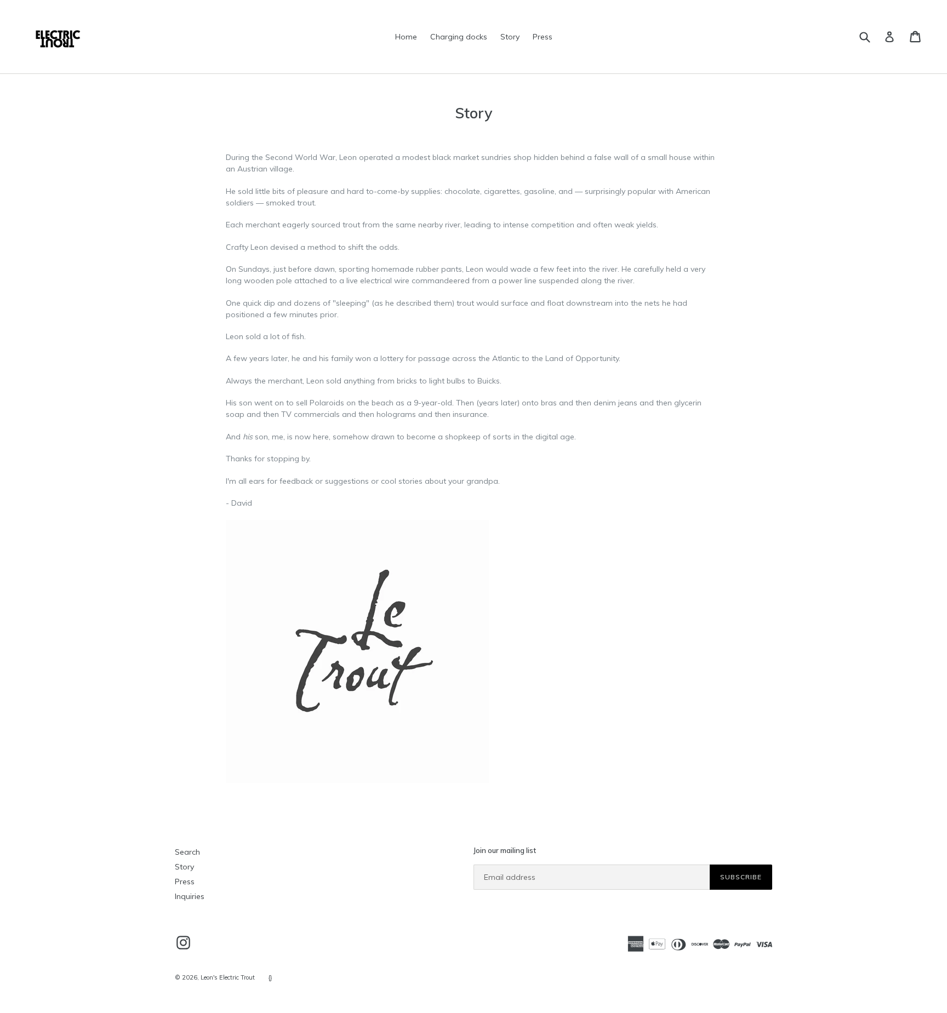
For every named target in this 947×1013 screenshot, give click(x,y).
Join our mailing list (505, 850)
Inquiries (189, 896)
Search (187, 852)
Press (542, 37)
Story (510, 37)
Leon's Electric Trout (228, 977)
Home (406, 37)
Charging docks (458, 37)
